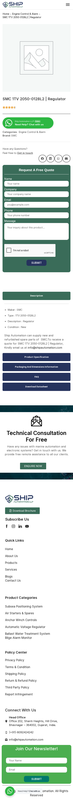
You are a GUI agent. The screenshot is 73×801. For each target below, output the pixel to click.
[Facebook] (6, 526)
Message (10, 221)
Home (6, 13)
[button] (67, 4)
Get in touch (25, 153)
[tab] (36, 296)
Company (10, 189)
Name (8, 178)
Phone (8, 210)
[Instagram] (13, 526)
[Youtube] (27, 526)
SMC (14, 135)
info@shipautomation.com (45, 347)
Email (7, 199)
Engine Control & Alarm (25, 13)
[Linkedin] (20, 526)
